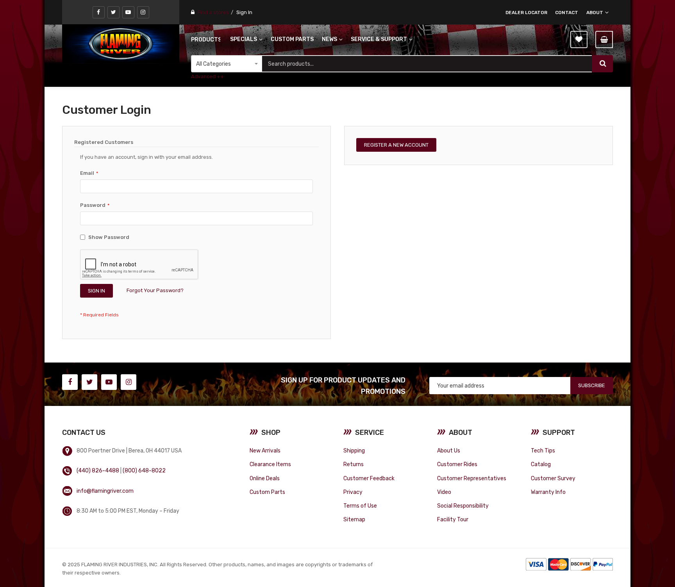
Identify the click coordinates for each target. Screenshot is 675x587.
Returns (353, 464)
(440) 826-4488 (98, 470)
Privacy (352, 492)
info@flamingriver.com (105, 491)
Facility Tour (452, 519)
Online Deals (265, 478)
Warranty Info (548, 492)
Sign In (244, 12)
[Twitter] (113, 12)
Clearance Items (270, 464)
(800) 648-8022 (144, 470)
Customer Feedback (369, 478)
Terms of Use (360, 506)
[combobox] (427, 64)
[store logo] (120, 43)
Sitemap (354, 519)
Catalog (541, 464)
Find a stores (213, 12)
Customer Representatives (471, 478)
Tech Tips (543, 450)
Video (444, 492)
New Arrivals (265, 450)
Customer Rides (457, 464)
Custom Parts (267, 492)
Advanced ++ (207, 76)
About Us (448, 450)
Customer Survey (553, 478)
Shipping (354, 450)
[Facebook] (99, 12)
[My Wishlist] (579, 39)
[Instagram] (143, 12)
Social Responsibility (463, 506)
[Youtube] (128, 12)
